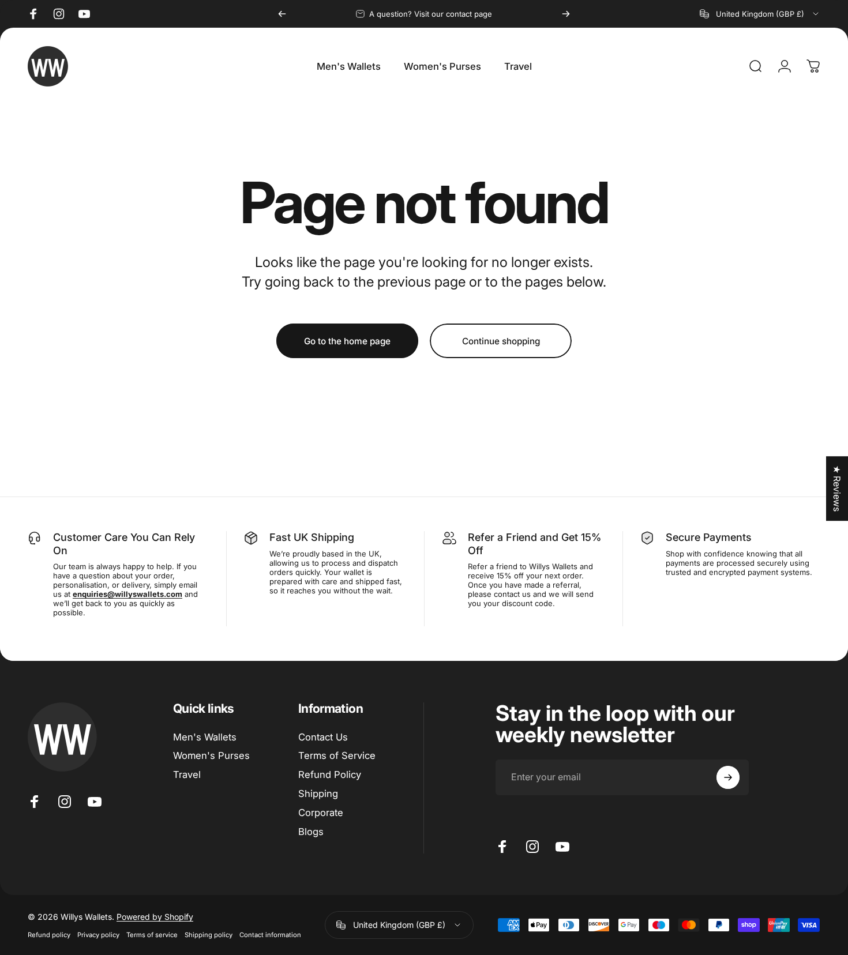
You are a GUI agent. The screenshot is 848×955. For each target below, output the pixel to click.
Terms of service (152, 935)
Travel (187, 774)
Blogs (311, 831)
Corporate (320, 812)
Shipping (318, 793)
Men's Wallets (205, 737)
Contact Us (323, 737)
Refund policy (49, 935)
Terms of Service (337, 755)
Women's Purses (211, 755)
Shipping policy (208, 935)
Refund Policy (329, 774)
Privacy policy (98, 935)
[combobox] (760, 14)
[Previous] (282, 14)
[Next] (566, 14)
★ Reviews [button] (837, 488)
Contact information (270, 935)
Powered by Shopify (155, 917)
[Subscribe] (728, 777)
